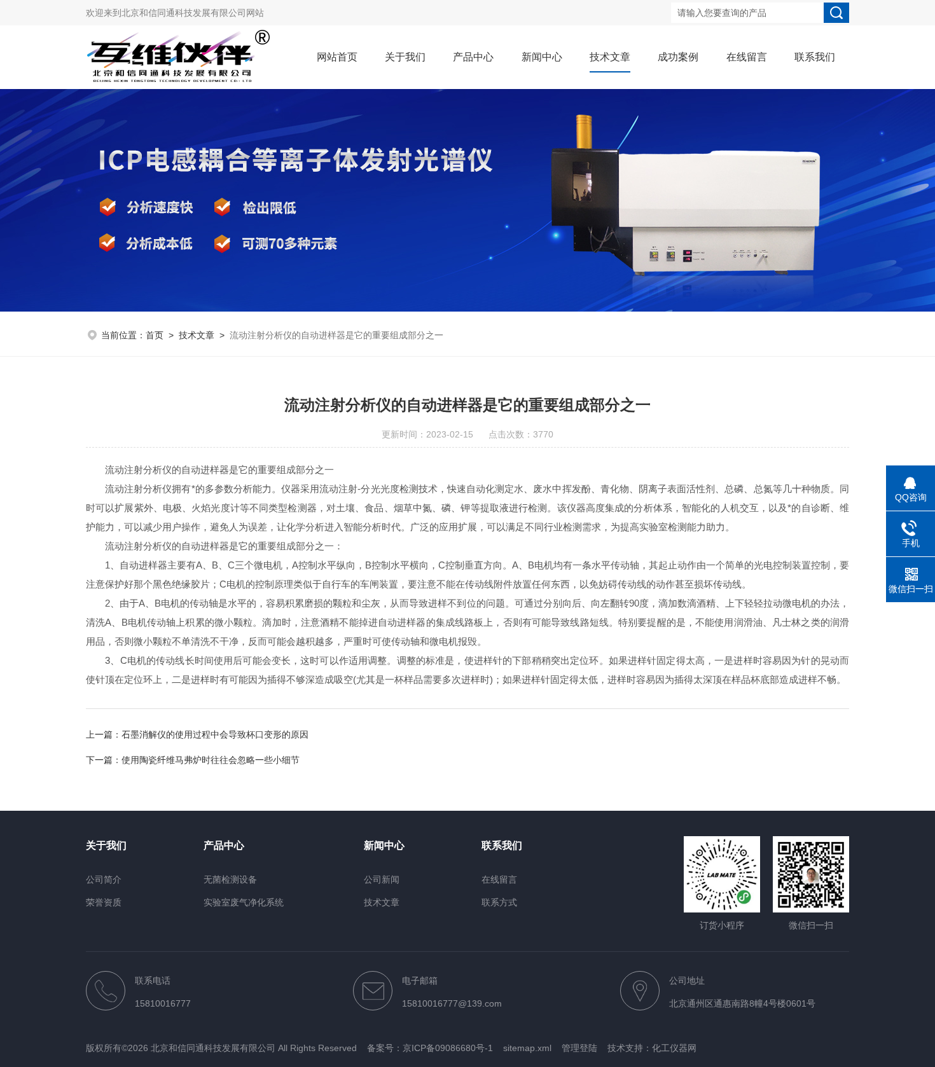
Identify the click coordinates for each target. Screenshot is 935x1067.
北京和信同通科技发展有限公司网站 (192, 13)
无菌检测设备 (230, 879)
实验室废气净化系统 (244, 902)
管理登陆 (579, 1048)
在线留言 (746, 57)
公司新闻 (381, 879)
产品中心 (473, 57)
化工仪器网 (674, 1048)
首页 (154, 335)
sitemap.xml (527, 1048)
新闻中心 (542, 57)
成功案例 (678, 57)
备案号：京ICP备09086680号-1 (430, 1048)
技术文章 (610, 57)
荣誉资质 (103, 902)
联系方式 (499, 902)
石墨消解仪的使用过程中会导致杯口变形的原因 (214, 734)
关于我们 (405, 57)
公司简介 (103, 879)
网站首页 (337, 57)
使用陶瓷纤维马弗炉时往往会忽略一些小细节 (210, 760)
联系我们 (814, 57)
